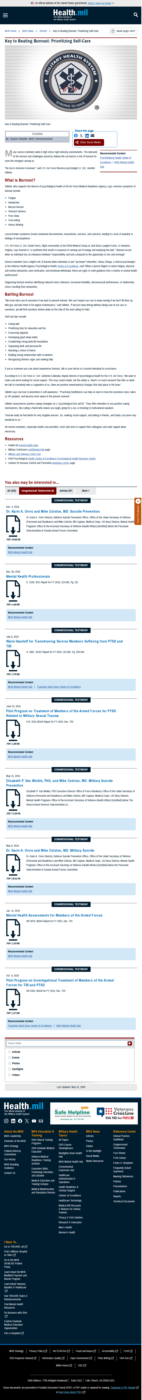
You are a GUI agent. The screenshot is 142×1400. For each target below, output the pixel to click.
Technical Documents (124, 1201)
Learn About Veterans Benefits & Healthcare (15, 1285)
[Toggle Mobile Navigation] (5, 15)
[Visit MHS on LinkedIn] (13, 1122)
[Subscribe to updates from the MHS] (41, 1122)
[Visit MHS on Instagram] (6, 1122)
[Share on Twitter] (81, 136)
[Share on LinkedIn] (87, 136)
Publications (119, 1191)
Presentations (120, 1186)
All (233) (11, 491)
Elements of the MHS (15, 1141)
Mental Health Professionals (28, 576)
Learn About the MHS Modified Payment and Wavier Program (15, 1275)
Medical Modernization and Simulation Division (43, 1190)
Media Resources (95, 1161)
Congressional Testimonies (120, 1146)
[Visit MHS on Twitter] (27, 1122)
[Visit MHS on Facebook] (20, 1122)
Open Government (79, 1358)
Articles (16, 1052)
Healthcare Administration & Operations (67, 1179)
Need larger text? (126, 31)
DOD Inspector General (21, 1358)
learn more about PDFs (70, 1392)
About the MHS (14, 1131)
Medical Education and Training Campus (43, 1182)
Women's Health (67, 1232)
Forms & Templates (123, 1163)
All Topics (64, 1140)
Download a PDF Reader (123, 1387)
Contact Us (9, 1173)
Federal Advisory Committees (12, 1152)
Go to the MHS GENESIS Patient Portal (13, 1263)
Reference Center (124, 1131)
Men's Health (65, 1227)
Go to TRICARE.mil (14, 1246)
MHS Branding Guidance (11, 1166)
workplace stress (60, 463)
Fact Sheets (119, 1153)
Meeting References (123, 1176)
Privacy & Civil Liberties (71, 1217)
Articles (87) (66, 491)
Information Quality (51, 1358)
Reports (117, 1196)
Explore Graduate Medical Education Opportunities (13, 1325)
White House (62, 1365)
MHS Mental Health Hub (117, 165)
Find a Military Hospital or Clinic (15, 1253)
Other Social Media (90, 142)
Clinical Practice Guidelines (121, 1137)
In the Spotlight (93, 1151)
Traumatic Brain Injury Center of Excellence (59, 687)
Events (15, 1057)
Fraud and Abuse (84, 1351)
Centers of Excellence (70, 1195)
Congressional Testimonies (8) (37, 491)
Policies (117, 1181)
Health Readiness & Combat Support (69, 1188)
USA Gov (124, 1358)
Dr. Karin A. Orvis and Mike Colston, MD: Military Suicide (50, 850)
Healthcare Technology (70, 1200)
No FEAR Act (59, 1351)
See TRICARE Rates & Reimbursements (16, 1297)
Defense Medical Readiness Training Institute (41, 1160)
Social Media (92, 1156)
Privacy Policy (36, 1351)
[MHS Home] (25, 1115)
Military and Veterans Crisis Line (24, 454)
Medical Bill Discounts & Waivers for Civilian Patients (70, 1209)
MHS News (93, 1131)
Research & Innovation (70, 1222)
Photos (16, 1063)
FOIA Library (119, 1158)
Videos (16, 1075)
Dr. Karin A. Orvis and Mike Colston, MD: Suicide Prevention (53, 511)
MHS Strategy (11, 1146)
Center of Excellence (67, 266)
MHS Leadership (12, 1136)
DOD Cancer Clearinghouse (66, 1146)
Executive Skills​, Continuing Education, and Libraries (43, 1172)
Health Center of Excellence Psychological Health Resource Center (62, 458)
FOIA (126, 1351)
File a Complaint (12, 1333)
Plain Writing (104, 1358)
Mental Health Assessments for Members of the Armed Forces (54, 915)
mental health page (28, 445)
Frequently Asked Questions (122, 1169)
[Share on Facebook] (76, 136)
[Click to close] (138, 501)
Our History (10, 1159)
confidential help (36, 449)
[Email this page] (92, 136)
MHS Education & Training (43, 1133)
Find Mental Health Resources (13, 1306)
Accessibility (108, 1351)
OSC (80, 1365)
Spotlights (17, 1069)
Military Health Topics (68, 1133)
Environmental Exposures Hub (66, 1168)
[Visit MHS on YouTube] (34, 1122)
